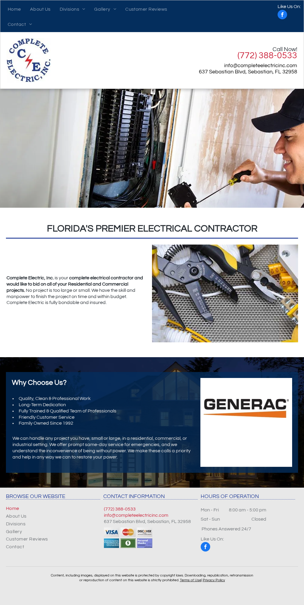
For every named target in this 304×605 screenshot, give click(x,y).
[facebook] (289, 12)
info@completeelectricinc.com (260, 65)
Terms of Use (190, 580)
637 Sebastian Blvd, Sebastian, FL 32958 (248, 72)
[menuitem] (14, 9)
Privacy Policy (214, 580)
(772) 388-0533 (267, 55)
